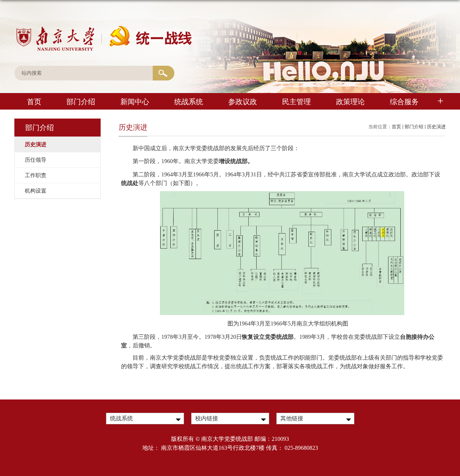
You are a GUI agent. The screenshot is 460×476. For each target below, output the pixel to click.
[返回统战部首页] (103, 28)
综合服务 (404, 102)
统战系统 (188, 102)
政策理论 (350, 102)
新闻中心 (134, 102)
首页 (34, 102)
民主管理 (296, 102)
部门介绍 (80, 102)
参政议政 (242, 102)
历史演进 (436, 126)
